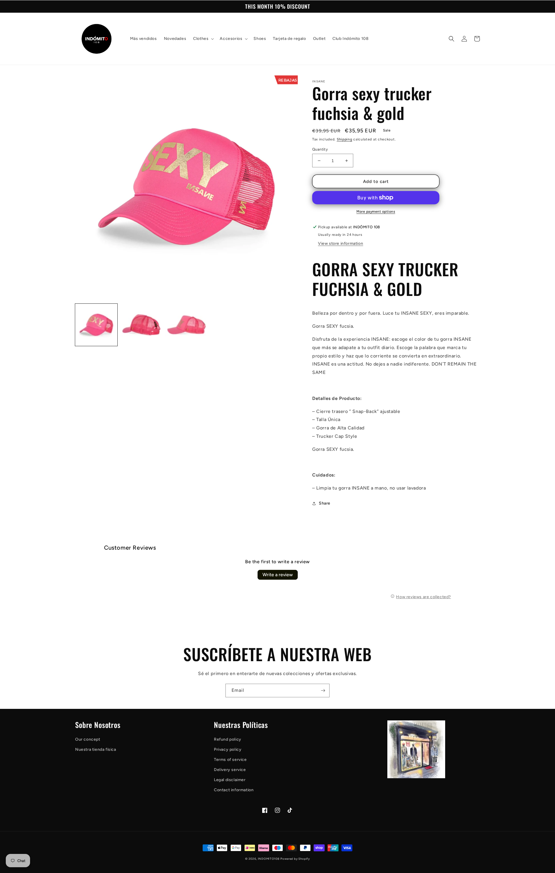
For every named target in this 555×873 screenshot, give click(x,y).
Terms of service (230, 759)
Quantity (320, 149)
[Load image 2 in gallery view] (141, 325)
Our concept (87, 739)
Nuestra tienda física (95, 749)
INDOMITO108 (269, 859)
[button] (203, 39)
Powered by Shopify (295, 859)
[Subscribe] (323, 690)
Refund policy (227, 739)
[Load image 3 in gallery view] (186, 325)
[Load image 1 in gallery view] (96, 325)
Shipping (344, 139)
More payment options (375, 212)
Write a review (277, 574)
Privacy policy (227, 749)
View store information (340, 243)
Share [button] (324, 503)
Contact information (234, 789)
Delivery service (230, 769)
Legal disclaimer (230, 779)
